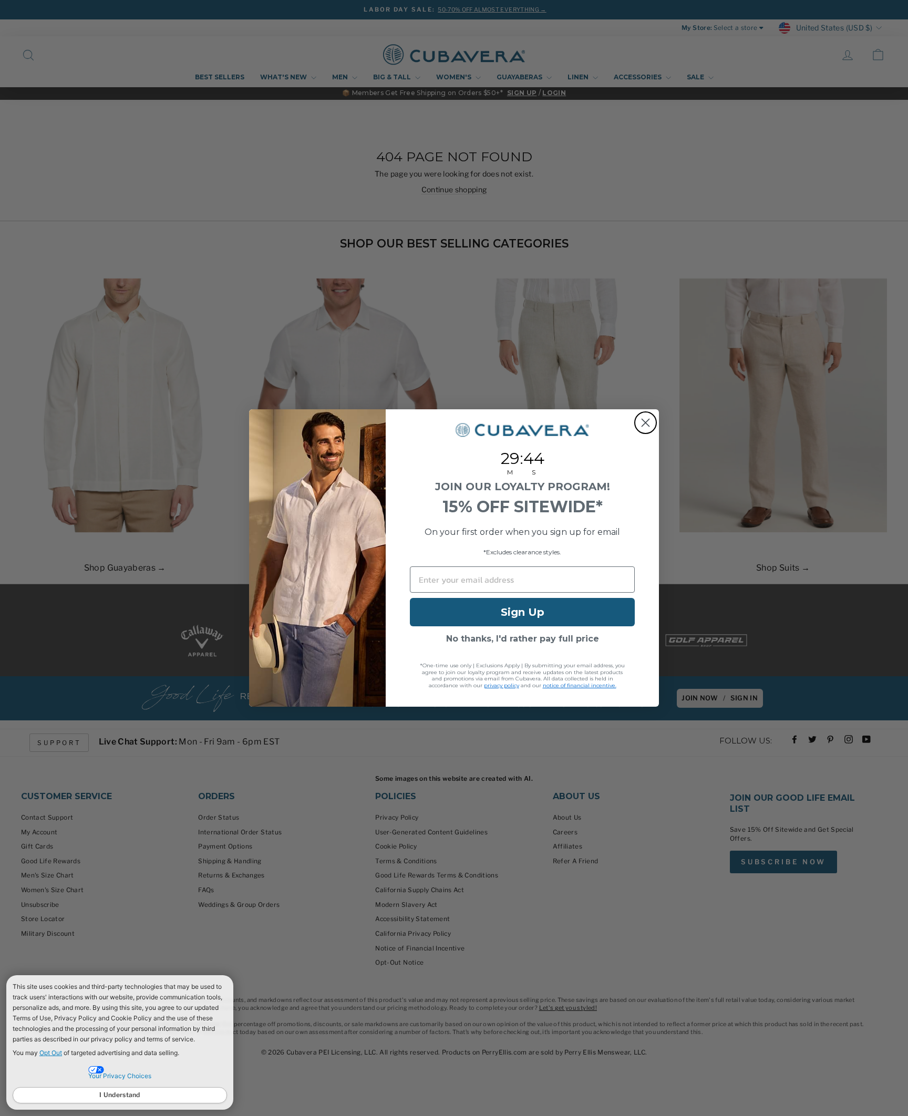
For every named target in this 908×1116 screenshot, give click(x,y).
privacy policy (501, 685)
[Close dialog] (645, 423)
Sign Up (522, 612)
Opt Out (50, 1053)
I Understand (119, 1095)
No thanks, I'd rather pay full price (522, 639)
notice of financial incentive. (579, 685)
